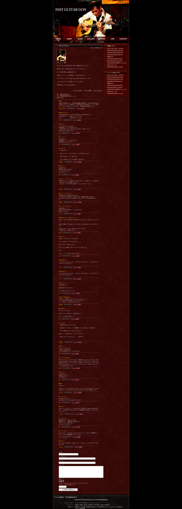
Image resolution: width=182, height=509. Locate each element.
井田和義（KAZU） (91, 506)
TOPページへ (60, 97)
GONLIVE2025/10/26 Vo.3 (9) (115, 67)
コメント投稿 (87, 90)
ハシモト (61, 392)
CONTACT (123, 39)
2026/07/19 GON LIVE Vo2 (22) (115, 50)
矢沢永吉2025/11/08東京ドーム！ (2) (116, 62)
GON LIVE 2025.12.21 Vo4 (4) (115, 60)
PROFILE (101, 39)
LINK (112, 39)
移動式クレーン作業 (80, 506)
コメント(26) (78, 90)
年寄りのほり (62, 108)
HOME (58, 39)
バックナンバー (98, 90)
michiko (61, 189)
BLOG (80, 39)
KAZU (60, 232)
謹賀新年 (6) (110, 56)
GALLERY (91, 39)
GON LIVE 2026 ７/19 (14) (115, 48)
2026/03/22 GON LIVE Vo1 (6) (115, 54)
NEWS (69, 39)
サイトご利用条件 (59, 497)
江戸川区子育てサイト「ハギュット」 (107, 506)
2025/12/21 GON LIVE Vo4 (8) (115, 58)
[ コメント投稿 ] (80, 108)
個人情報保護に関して (71, 497)
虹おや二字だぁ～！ (65, 94)
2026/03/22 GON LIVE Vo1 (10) (115, 52)
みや (60, 368)
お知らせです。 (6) (112, 65)
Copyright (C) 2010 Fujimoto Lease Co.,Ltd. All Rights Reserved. (91, 499)
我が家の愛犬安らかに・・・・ (68, 96)
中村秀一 (61, 162)
